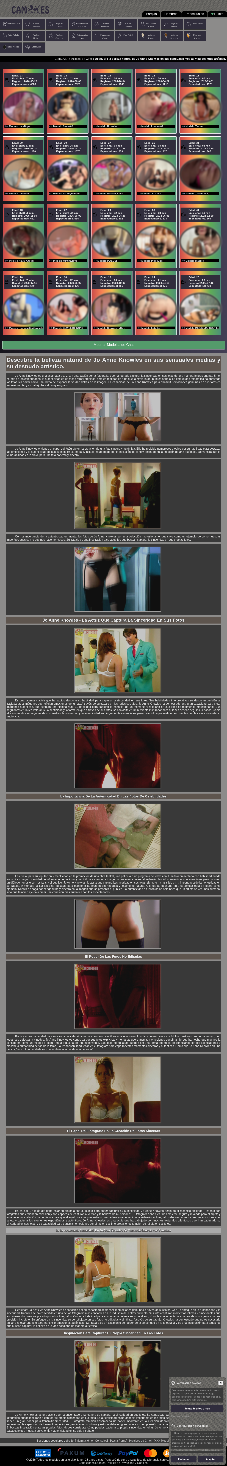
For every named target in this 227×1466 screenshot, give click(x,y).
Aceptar (210, 1459)
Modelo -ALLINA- (151, 193)
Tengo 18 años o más (197, 1408)
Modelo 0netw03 (63, 126)
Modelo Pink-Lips (152, 260)
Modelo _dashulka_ (197, 193)
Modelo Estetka (150, 328)
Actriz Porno (118, 1440)
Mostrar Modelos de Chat (114, 345)
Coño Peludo (13, 35)
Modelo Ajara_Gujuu (21, 260)
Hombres (170, 14)
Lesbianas (36, 47)
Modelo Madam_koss (110, 193)
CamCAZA (61, 58)
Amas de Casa (13, 23)
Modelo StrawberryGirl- (111, 328)
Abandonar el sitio (180, 1416)
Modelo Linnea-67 (152, 126)
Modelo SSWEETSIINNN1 (68, 328)
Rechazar (183, 1459)
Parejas (151, 14)
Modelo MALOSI (107, 260)
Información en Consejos (91, 1440)
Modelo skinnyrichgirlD (67, 193)
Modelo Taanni (194, 126)
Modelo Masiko (195, 260)
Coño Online (197, 23)
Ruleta (218, 14)
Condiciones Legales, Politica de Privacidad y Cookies (113, 1462)
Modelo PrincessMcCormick (26, 328)
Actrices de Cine (81, 58)
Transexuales (194, 14)
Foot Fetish (128, 35)
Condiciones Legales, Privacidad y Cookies (197, 1450)
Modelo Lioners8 (19, 193)
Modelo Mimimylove (65, 260)
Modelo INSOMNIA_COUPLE (202, 328)
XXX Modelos (163, 1440)
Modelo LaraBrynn (20, 126)
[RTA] (219, 1416)
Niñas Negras (13, 47)
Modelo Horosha (107, 126)
